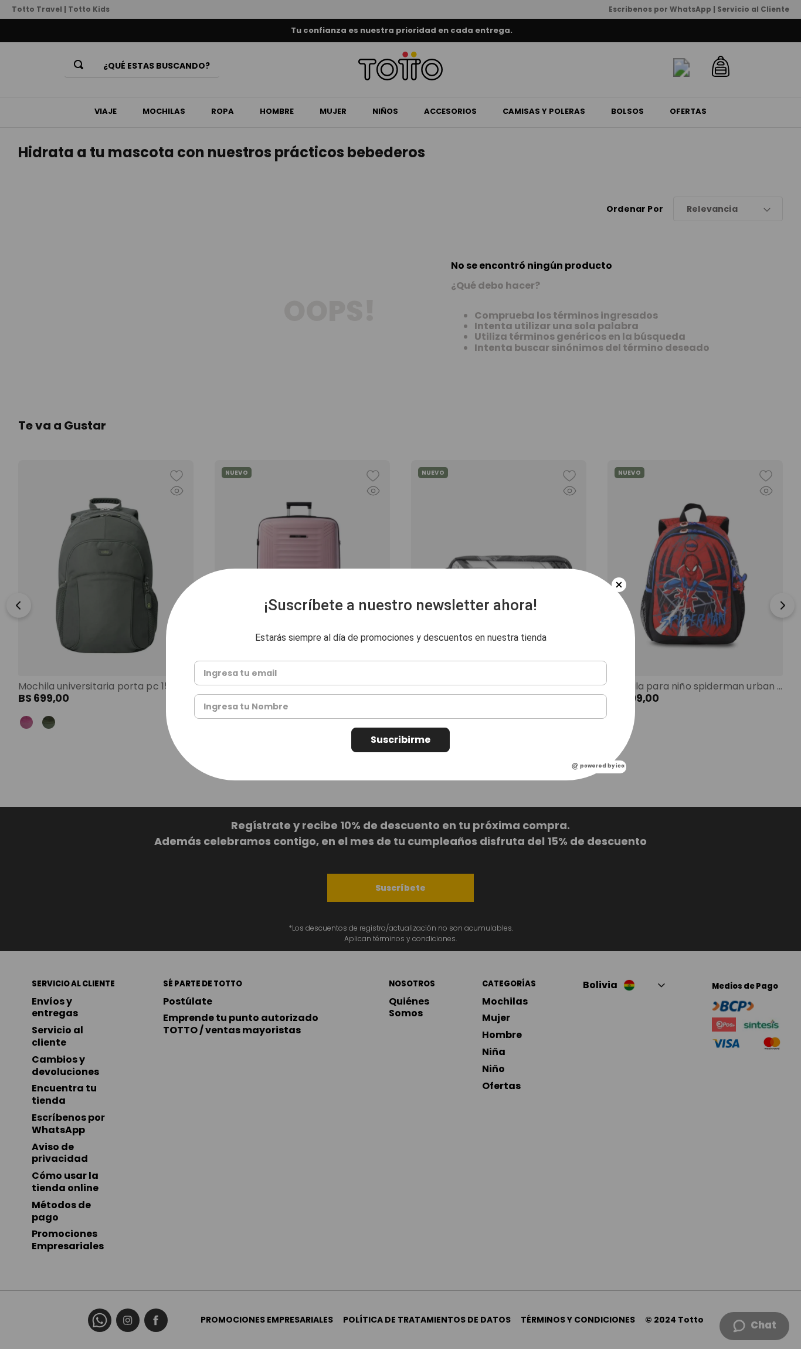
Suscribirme (400, 739)
